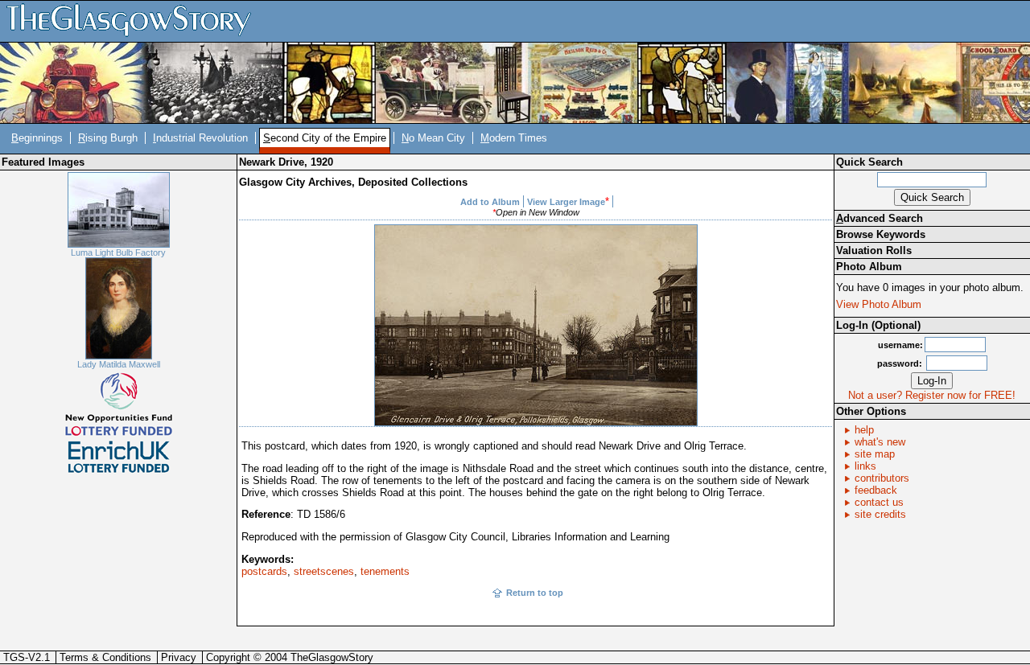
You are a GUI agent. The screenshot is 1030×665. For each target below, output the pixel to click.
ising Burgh (108, 138)
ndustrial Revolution (200, 138)
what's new (880, 442)
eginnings (37, 138)
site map (875, 454)
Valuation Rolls (874, 250)
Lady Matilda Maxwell (118, 364)
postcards (264, 571)
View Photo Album (878, 304)
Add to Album (490, 202)
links (865, 466)
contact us (879, 502)
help (864, 430)
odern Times (513, 138)
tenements (385, 571)
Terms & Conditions (105, 657)
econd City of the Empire (324, 138)
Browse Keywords (880, 234)
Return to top (534, 592)
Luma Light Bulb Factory (118, 252)
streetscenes (324, 571)
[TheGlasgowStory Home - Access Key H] (134, 20)
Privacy (178, 657)
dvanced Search (879, 218)
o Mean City (433, 138)
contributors (882, 478)
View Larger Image (566, 202)
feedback (876, 490)
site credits (880, 514)
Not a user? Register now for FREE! (932, 395)
